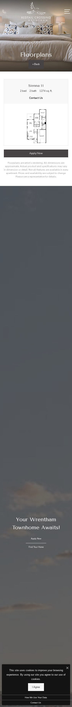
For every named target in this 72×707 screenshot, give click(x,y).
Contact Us (36, 702)
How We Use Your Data (36, 697)
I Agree (36, 687)
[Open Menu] (67, 12)
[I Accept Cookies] (67, 668)
